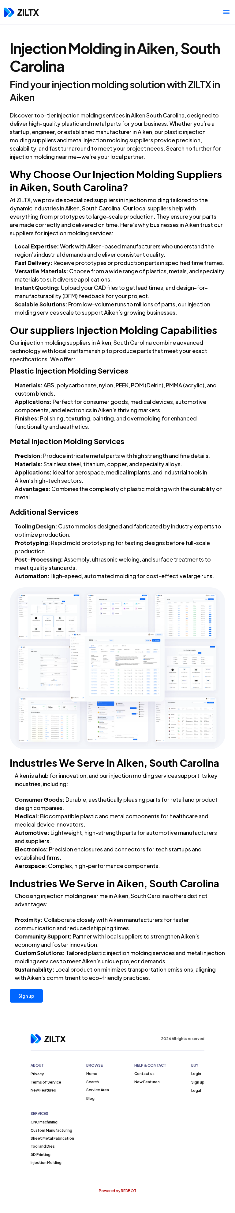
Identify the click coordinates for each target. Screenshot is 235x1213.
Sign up (26, 996)
